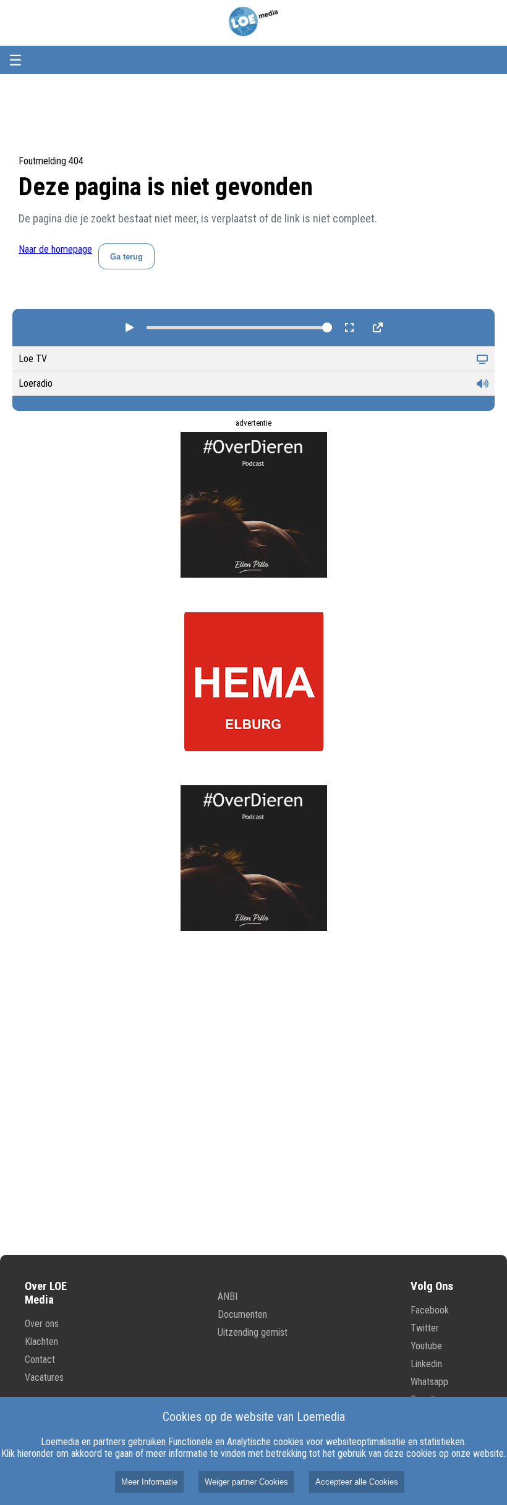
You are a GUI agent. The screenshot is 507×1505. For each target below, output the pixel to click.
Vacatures (44, 1377)
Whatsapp (429, 1382)
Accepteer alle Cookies (356, 1481)
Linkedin (426, 1364)
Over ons (42, 1324)
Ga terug (126, 256)
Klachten (41, 1341)
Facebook (430, 1310)
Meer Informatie (149, 1481)
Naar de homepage (55, 249)
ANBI (227, 1296)
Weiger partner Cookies (246, 1481)
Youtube (426, 1346)
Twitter (425, 1328)
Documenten (242, 1314)
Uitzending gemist (253, 1332)
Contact (40, 1359)
